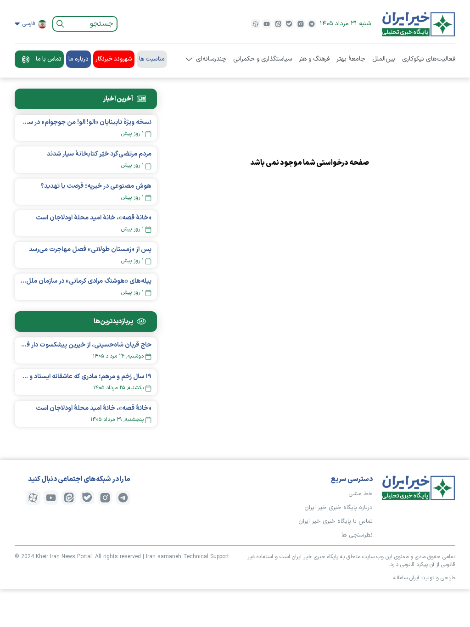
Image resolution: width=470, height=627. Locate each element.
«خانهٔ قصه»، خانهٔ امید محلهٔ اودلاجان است (93, 218)
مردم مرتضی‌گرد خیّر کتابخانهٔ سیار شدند (99, 154)
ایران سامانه (406, 578)
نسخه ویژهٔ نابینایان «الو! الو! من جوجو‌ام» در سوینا (85, 122)
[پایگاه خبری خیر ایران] (418, 24)
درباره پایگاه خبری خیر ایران (338, 507)
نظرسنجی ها (357, 535)
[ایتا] (278, 23)
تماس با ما (49, 59)
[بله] (289, 23)
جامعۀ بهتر (350, 59)
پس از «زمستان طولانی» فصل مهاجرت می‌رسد (90, 249)
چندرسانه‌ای (211, 59)
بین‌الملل (383, 59)
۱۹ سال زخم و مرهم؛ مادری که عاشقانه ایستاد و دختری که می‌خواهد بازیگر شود (85, 376)
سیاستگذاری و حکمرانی (262, 59)
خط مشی (360, 493)
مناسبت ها (152, 59)
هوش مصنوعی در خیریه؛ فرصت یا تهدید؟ (95, 186)
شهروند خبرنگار (113, 59)
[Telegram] (311, 23)
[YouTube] (266, 23)
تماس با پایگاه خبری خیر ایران (335, 521)
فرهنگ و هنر (314, 59)
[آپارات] (255, 23)
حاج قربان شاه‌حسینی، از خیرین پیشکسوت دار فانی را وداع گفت (85, 345)
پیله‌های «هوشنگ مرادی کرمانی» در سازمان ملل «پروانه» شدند (85, 281)
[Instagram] (300, 23)
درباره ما (78, 59)
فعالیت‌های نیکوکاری (428, 59)
